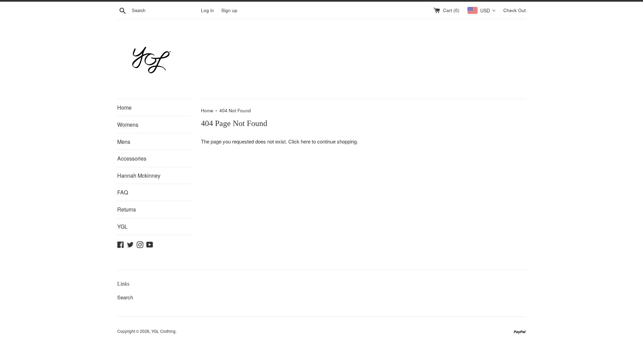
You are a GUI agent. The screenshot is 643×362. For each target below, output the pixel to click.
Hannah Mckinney (138, 175)
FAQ (122, 192)
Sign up (229, 10)
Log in (207, 10)
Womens (127, 124)
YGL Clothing (163, 331)
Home (124, 107)
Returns (126, 209)
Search (125, 297)
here (305, 141)
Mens (123, 141)
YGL (122, 226)
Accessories (131, 158)
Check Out (514, 10)
